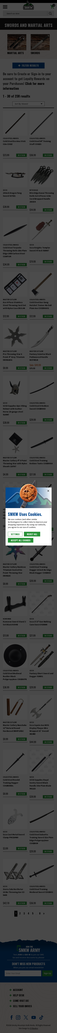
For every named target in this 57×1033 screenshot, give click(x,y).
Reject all (32, 534)
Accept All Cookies (20, 540)
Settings (15, 534)
